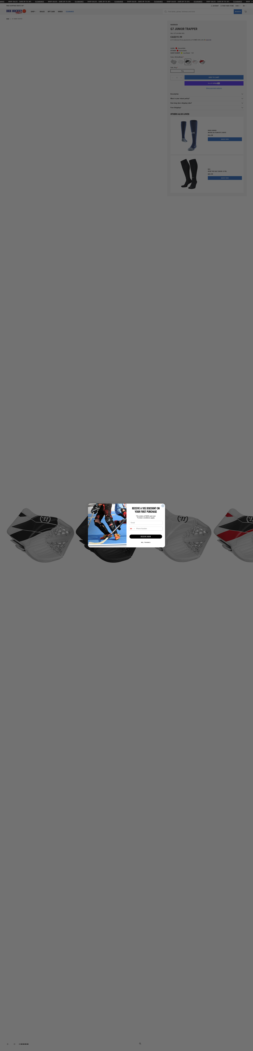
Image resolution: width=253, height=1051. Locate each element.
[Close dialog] (163, 506)
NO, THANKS (146, 542)
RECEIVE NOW (146, 536)
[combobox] (132, 529)
